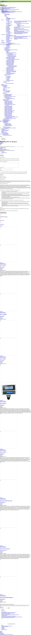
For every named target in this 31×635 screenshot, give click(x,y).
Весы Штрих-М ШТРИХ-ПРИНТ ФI (6, 597)
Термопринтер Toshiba (8, 124)
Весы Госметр (8, 34)
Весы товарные (8, 42)
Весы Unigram (8, 31)
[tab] (16, 152)
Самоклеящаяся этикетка (20, 25)
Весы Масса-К (8, 36)
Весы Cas (3, 267)
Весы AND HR (10, 21)
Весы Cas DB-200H (3, 314)
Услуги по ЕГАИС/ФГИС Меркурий (19, 31)
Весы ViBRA (8, 32)
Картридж (18, 26)
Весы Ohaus (8, 28)
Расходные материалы (26, 23)
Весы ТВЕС (8, 41)
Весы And (7, 20)
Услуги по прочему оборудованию (19, 28)
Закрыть (1, 631)
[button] (1, 269)
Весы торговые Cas (4, 550)
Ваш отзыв (1, 167)
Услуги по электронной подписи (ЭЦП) (21, 33)
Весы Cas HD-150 (3, 403)
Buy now (4, 147)
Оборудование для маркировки (18, 37)
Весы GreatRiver (8, 25)
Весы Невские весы (9, 40)
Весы (10, 150)
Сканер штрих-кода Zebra (9, 70)
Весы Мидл (8, 38)
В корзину (1, 147)
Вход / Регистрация (4, 629)
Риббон (18, 24)
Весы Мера (8, 37)
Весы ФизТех (8, 44)
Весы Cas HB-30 (3, 358)
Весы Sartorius (8, 29)
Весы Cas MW (10, 22)
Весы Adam (8, 19)
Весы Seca (7, 30)
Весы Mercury (8, 27)
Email (1, 170)
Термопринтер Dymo (8, 123)
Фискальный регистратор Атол (7, 135)
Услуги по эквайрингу (25, 32)
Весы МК (7, 39)
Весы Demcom (8, 23)
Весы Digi (7, 24)
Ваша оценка (2, 161)
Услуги (15, 35)
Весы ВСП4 (8, 33)
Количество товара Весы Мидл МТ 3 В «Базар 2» (8, 146)
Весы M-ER (8, 26)
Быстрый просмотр (2, 263)
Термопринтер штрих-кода (8, 125)
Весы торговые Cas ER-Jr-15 (5, 548)
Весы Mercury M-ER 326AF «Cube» (6, 500)
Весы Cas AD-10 (3, 265)
